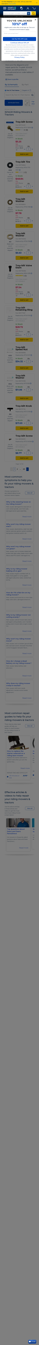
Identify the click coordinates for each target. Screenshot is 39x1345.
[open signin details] (28, 8)
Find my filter (12, 3)
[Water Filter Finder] (22, 8)
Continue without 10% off (19, 43)
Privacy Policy (19, 57)
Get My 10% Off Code (19, 39)
